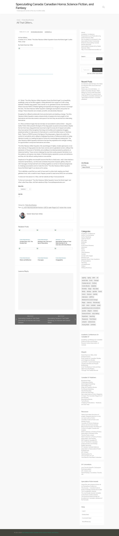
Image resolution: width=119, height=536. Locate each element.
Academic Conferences (88, 233)
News (83, 249)
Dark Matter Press (86, 385)
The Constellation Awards (88, 491)
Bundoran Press (85, 380)
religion (90, 311)
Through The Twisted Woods (89, 370)
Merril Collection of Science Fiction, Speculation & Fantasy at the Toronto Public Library (91, 433)
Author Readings (86, 237)
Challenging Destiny (87, 382)
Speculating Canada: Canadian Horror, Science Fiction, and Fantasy (40, 532)
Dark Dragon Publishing (88, 384)
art (97, 277)
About (83, 32)
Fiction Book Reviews (28, 20)
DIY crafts (84, 240)
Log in (84, 511)
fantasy (89, 291)
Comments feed (86, 518)
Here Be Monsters (86, 391)
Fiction (83, 244)
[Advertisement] (91, 132)
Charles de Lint (86, 283)
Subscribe (97, 70)
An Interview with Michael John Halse (91, 84)
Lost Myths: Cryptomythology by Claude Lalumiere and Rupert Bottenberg (90, 363)
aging (89, 277)
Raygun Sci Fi (55, 207)
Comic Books (86, 286)
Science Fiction (86, 313)
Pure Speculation (86, 469)
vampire (84, 322)
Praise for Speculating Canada (90, 43)
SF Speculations (86, 261)
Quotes (83, 254)
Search (83, 56)
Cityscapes (41, 260)
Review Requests (86, 44)
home (100, 291)
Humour (89, 294)
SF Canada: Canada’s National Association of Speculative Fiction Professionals (91, 448)
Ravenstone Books (86, 399)
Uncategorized (85, 264)
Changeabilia (59, 260)
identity (95, 294)
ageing (84, 277)
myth (83, 305)
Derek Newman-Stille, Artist (89, 355)
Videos (83, 266)
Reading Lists (85, 257)
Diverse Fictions (85, 356)
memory (89, 302)
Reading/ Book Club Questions (90, 259)
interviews (85, 297)
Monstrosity (96, 302)
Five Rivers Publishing (87, 389)
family (83, 291)
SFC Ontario (84, 452)
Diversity (84, 288)
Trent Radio (92, 319)
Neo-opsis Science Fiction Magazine (91, 394)
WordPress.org (86, 521)
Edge (89, 288)
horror (83, 294)
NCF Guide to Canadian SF (89, 440)
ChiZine (94, 283)
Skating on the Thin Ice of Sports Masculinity (45, 242)
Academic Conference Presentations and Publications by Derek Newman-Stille (91, 36)
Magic (83, 302)
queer (50, 207)
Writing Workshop (86, 267)
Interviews (58, 239)
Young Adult (85, 324)
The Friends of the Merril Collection (91, 457)
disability (93, 286)
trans (65, 207)
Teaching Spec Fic (86, 454)
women (69, 207)
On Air (63, 239)
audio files (85, 280)
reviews (62, 207)
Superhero (85, 316)
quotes (84, 311)
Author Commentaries (87, 235)
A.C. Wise (24, 207)
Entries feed (85, 514)
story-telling (95, 313)
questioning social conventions (91, 308)
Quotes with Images (87, 256)
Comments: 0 (48, 31)
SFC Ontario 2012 (86, 471)
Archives (83, 165)
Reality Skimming (86, 445)
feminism (40, 207)
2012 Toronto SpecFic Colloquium (91, 467)
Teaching (84, 262)
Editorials (84, 242)
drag (28, 207)
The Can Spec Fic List (87, 455)
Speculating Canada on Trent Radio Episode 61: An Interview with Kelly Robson (63, 243)
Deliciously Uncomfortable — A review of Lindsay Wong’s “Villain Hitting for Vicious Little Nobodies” (91, 90)
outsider (93, 305)
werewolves (91, 322)
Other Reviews (85, 252)
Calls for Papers (85, 238)
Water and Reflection (25, 260)
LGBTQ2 (46, 207)
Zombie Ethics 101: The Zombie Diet (26, 242)
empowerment (34, 207)
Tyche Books (85, 401)
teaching (92, 316)
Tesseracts (85, 319)
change (96, 280)
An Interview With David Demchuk (91, 85)
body (90, 280)
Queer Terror (85, 87)
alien (93, 277)
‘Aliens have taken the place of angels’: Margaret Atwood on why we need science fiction (91, 416)
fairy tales (95, 288)
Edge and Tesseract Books (89, 387)
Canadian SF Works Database (89, 423)
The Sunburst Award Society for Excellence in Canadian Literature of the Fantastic (91, 498)
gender (95, 291)
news (87, 305)
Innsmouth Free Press (87, 392)
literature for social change (89, 299)
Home (18, 20)
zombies (93, 324)
